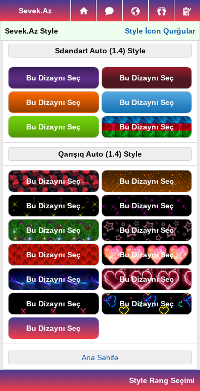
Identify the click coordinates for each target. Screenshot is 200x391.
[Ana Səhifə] (84, 10)
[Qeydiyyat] (187, 10)
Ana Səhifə (100, 357)
